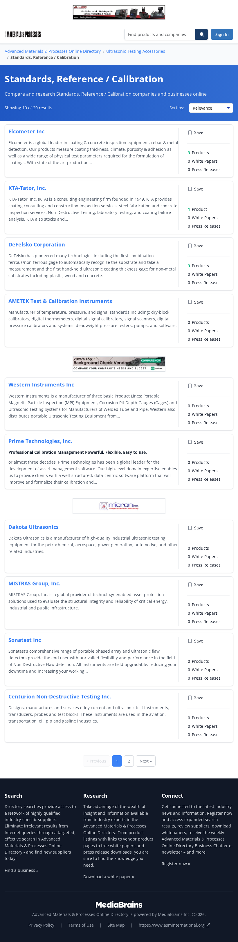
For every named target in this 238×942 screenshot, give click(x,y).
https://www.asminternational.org (172, 925)
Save (198, 132)
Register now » (176, 863)
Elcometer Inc (26, 131)
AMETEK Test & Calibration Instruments (60, 300)
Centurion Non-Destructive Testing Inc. (59, 696)
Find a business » (21, 870)
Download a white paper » (108, 876)
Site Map (116, 925)
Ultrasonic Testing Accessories (135, 51)
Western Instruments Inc (41, 384)
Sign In (222, 34)
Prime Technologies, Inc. (40, 441)
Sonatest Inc (24, 639)
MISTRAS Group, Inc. (34, 583)
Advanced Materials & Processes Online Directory (53, 51)
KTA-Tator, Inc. (27, 187)
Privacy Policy (41, 925)
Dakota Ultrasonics (33, 526)
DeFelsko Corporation (36, 244)
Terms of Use (81, 925)
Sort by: (177, 107)
